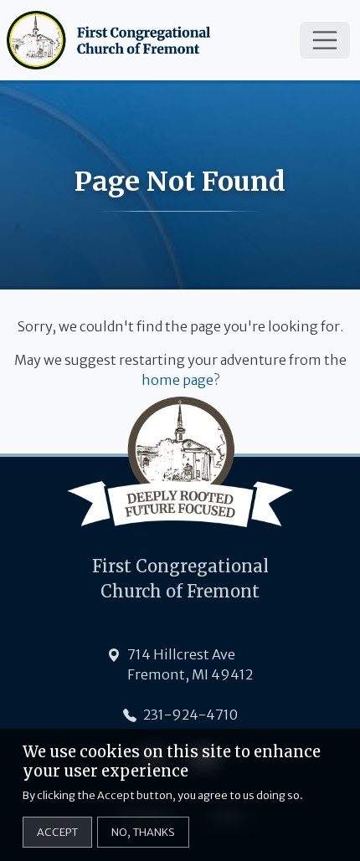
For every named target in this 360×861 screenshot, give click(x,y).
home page (177, 380)
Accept (57, 831)
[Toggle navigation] (325, 40)
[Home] (112, 40)
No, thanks (143, 831)
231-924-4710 (190, 714)
